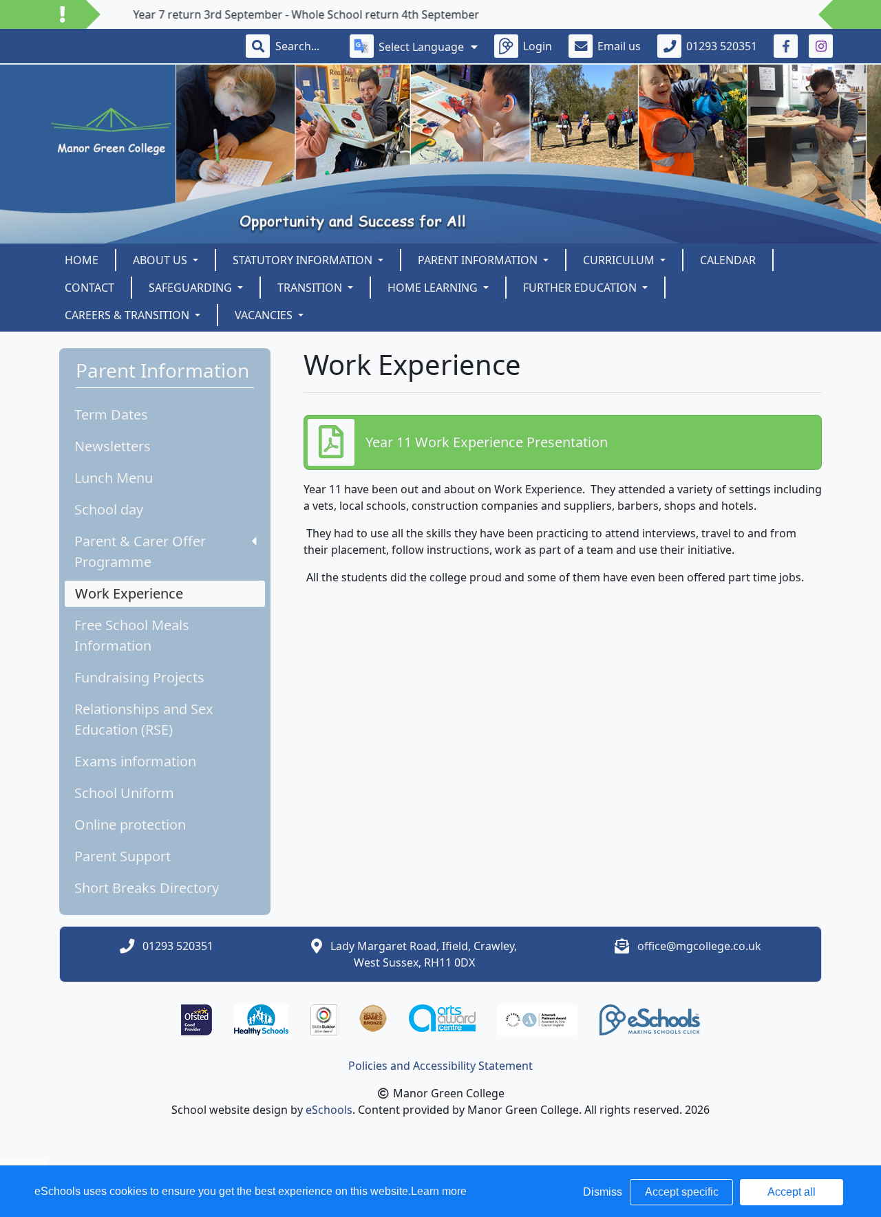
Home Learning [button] (434, 287)
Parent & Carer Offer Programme (140, 551)
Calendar (728, 260)
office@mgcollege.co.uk (699, 946)
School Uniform (124, 793)
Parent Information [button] (479, 260)
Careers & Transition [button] (128, 315)
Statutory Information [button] (304, 260)
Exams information (135, 761)
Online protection (130, 824)
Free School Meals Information (131, 635)
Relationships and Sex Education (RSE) (143, 719)
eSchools (329, 1109)
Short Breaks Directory (146, 888)
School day (108, 509)
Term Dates (111, 414)
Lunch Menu (113, 478)
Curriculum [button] (620, 260)
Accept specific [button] (682, 1192)
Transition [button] (311, 287)
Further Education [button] (581, 287)
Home (81, 260)
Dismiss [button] (602, 1192)
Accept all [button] (791, 1192)
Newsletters (112, 446)
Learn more (439, 1191)
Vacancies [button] (265, 315)
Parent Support (122, 856)
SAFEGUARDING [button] (192, 287)
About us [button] (161, 260)
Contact (89, 287)
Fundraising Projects (139, 677)
